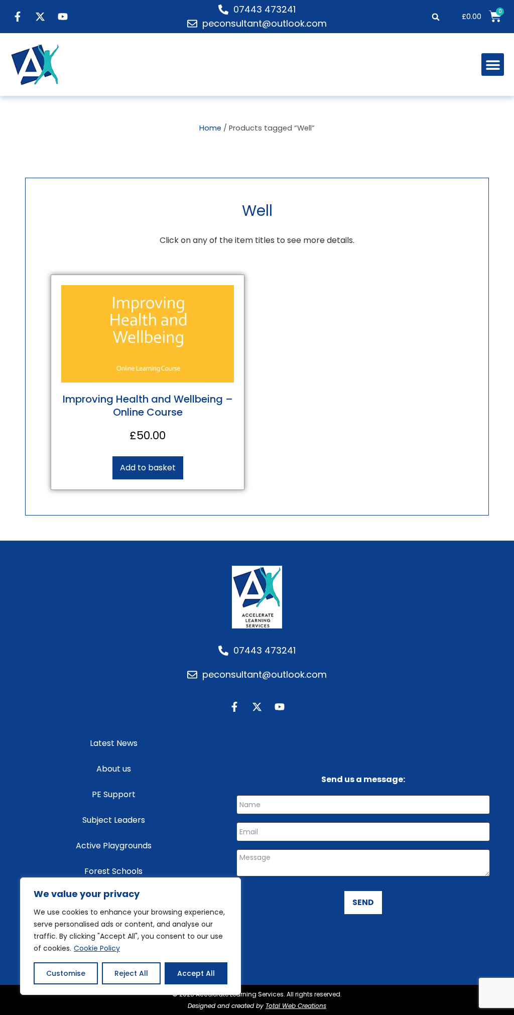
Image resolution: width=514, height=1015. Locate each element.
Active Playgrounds (114, 845)
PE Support (114, 794)
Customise (65, 973)
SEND (363, 902)
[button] (435, 17)
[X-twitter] (40, 17)
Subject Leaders (113, 820)
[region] (130, 936)
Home (210, 128)
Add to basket (148, 467)
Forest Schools (113, 871)
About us (113, 769)
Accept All (196, 973)
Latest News (114, 743)
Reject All (131, 973)
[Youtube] (63, 17)
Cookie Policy (97, 948)
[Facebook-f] (18, 17)
